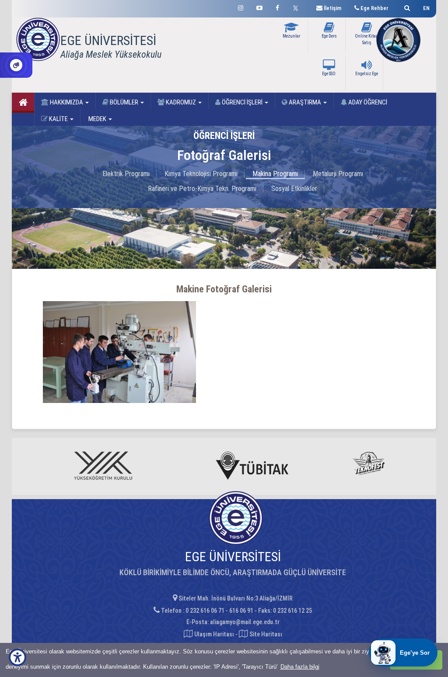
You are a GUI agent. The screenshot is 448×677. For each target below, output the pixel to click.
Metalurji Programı (338, 174)
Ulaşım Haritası (213, 634)
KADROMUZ (180, 102)
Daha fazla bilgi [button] (299, 666)
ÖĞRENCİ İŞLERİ (242, 102)
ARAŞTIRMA (304, 102)
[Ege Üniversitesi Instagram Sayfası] (240, 7)
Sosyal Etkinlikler (294, 188)
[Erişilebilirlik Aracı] (17, 657)
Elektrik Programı (126, 174)
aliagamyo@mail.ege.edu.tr (245, 621)
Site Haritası (265, 634)
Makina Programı (275, 174)
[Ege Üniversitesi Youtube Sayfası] (259, 7)
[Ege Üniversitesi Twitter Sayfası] (298, 7)
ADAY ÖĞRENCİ (367, 102)
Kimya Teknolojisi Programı (201, 174)
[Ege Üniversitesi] (405, 7)
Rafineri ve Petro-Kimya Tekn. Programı (202, 188)
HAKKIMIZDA (66, 102)
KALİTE (58, 119)
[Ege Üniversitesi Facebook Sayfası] (277, 7)
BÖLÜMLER (124, 102)
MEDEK (97, 119)
